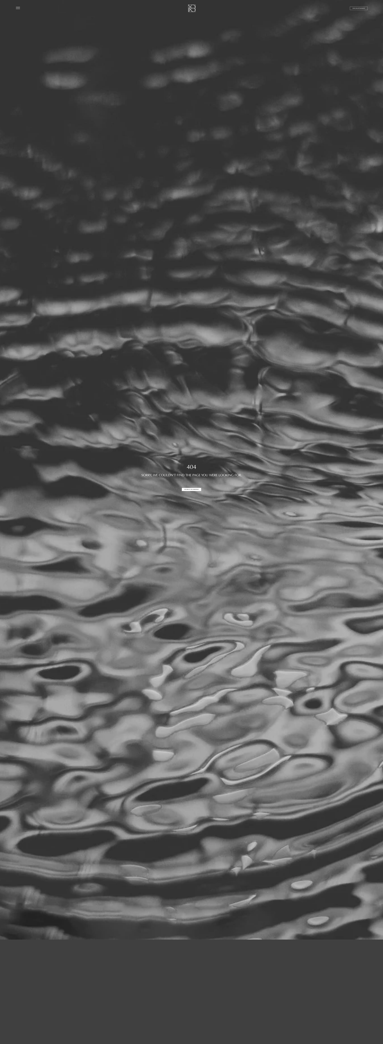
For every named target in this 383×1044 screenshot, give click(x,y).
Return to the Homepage (191, 489)
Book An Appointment (359, 8)
